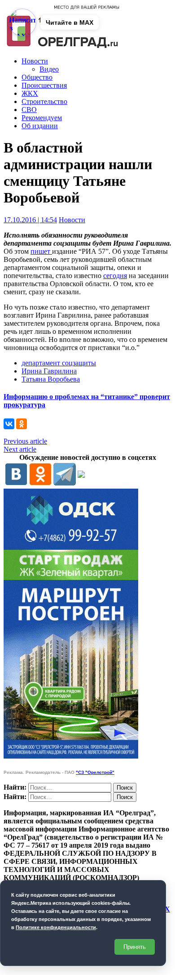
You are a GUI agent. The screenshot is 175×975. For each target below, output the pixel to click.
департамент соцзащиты (59, 363)
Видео (49, 69)
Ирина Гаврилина (49, 371)
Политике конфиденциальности (56, 927)
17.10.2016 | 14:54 (30, 220)
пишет (41, 251)
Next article (20, 449)
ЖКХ (30, 93)
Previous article (25, 441)
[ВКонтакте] (9, 423)
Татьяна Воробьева (51, 379)
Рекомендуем (42, 117)
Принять (134, 947)
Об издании (40, 126)
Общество (37, 77)
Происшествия (44, 85)
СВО (29, 109)
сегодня (115, 275)
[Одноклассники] (21, 423)
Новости (35, 61)
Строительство (44, 101)
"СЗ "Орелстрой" (95, 772)
